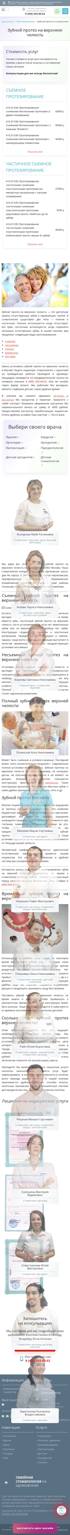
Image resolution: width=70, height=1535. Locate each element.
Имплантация (46, 1449)
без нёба (10, 356)
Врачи (7, 1440)
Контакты (9, 1449)
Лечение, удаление (49, 1440)
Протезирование (48, 1444)
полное (9, 348)
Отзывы (8, 1453)
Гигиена (42, 1462)
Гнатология (44, 1436)
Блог (6, 1458)
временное (11, 352)
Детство (42, 1453)
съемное (10, 341)
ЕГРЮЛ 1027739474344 (15, 1514)
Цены (6, 1444)
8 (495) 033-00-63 (35, 13)
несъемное (12, 345)
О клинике (9, 1436)
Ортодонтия (45, 1458)
